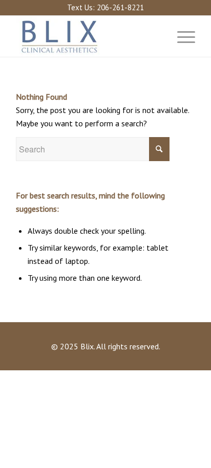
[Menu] (181, 36)
